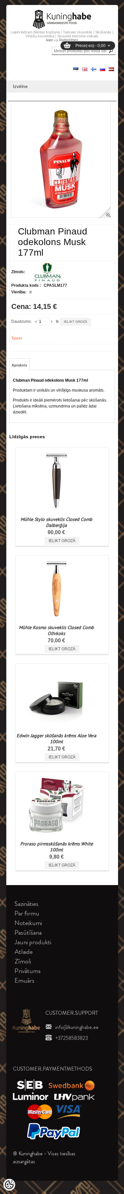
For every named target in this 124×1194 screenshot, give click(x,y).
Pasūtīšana (28, 932)
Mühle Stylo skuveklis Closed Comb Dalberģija (56, 522)
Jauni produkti (33, 942)
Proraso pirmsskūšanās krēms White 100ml (56, 847)
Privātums (28, 971)
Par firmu (27, 913)
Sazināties (26, 904)
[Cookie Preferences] (9, 1185)
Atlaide (24, 952)
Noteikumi (28, 923)
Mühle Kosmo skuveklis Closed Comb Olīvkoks (56, 630)
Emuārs (24, 980)
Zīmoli (23, 961)
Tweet (16, 338)
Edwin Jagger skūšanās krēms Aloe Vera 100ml (56, 739)
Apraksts (19, 365)
